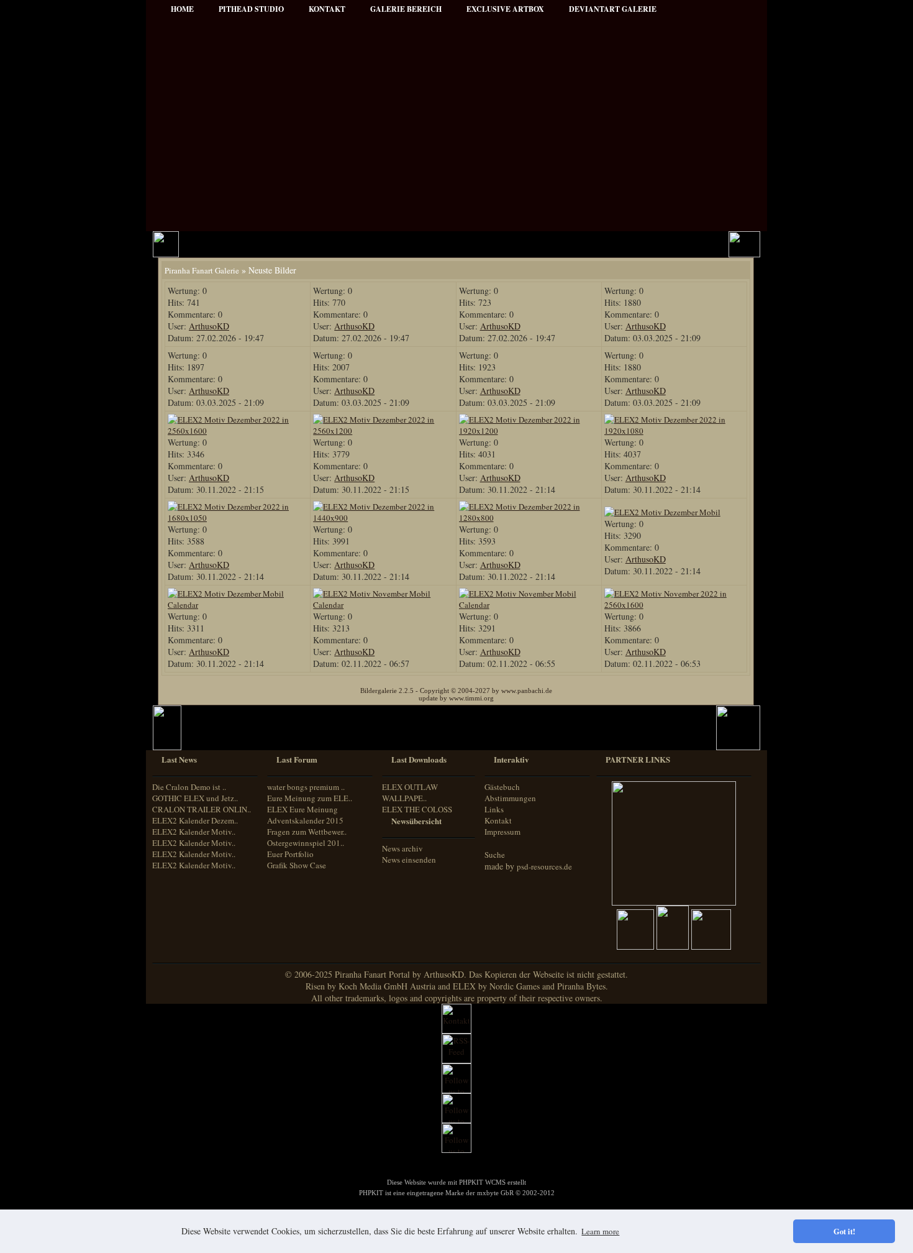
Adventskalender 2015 (305, 820)
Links (494, 809)
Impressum (502, 831)
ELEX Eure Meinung (302, 809)
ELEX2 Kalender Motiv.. (193, 831)
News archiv (402, 848)
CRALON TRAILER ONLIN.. (201, 809)
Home (182, 9)
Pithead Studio (251, 9)
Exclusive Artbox (505, 9)
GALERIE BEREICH (406, 9)
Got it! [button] (844, 1231)
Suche (494, 854)
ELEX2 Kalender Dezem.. (195, 820)
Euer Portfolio (290, 854)
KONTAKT (327, 9)
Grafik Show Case (296, 865)
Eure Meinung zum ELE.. (309, 798)
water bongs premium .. (306, 786)
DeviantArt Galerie (612, 9)
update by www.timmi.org (456, 698)
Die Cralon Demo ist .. (189, 786)
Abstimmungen (510, 798)
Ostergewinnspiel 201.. (305, 842)
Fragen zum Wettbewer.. (307, 831)
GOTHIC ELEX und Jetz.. (195, 798)
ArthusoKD (209, 326)
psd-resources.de (544, 866)
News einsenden (409, 859)
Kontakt (498, 820)
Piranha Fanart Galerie (202, 270)
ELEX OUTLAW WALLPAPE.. (410, 792)
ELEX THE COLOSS (417, 809)
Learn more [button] (600, 1231)
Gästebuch (502, 786)
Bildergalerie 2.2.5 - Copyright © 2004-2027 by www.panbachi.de (456, 690)
